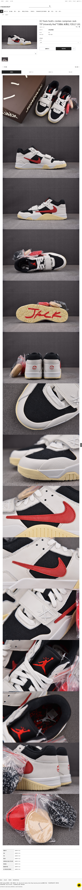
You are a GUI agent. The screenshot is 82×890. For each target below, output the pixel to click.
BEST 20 (5, 11)
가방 (14, 11)
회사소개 (5, 880)
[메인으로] (3, 14)
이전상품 (5, 67)
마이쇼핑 (74, 1)
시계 (59, 11)
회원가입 (70, 1)
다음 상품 (76, 67)
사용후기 (2, 1)
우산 (56, 11)
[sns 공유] (79, 26)
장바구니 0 (79, 1)
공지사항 (11, 1)
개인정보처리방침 (16, 880)
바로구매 (63, 48)
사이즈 (40, 40)
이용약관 (9, 880)
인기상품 (10, 11)
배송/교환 (70, 72)
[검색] (49, 6)
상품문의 (7, 1)
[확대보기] (35, 53)
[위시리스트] (73, 48)
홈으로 (1, 880)
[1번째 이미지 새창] (5, 59)
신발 (18, 11)
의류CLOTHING (25, 11)
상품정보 (11, 72)
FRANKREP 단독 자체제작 (41, 11)
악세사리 (32, 11)
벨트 (49, 11)
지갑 (52, 11)
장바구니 (47, 48)
